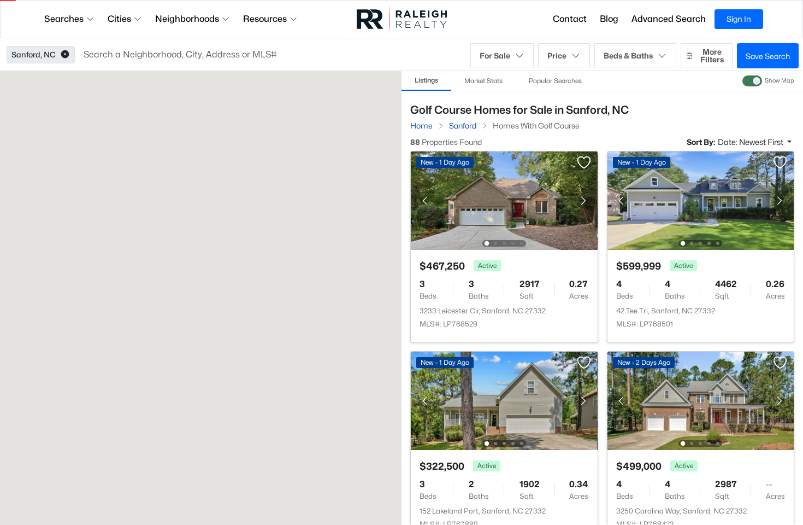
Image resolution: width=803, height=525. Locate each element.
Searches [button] (64, 19)
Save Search (768, 56)
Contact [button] (570, 19)
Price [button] (556, 55)
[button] (65, 54)
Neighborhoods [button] (187, 19)
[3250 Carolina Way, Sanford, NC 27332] (700, 400)
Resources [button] (265, 19)
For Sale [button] (495, 55)
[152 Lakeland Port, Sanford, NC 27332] (504, 400)
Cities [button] (119, 19)
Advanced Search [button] (668, 19)
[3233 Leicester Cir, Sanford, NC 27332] (504, 200)
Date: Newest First (751, 142)
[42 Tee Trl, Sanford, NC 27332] (700, 200)
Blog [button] (609, 19)
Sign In (739, 19)
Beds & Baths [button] (628, 55)
